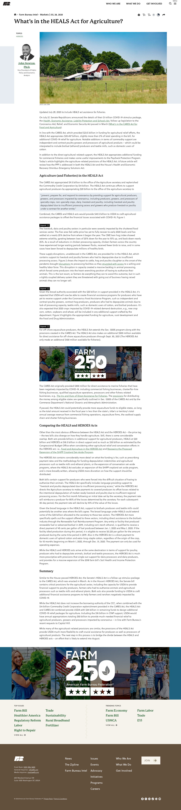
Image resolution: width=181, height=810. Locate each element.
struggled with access (113, 263)
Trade (50, 710)
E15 (139, 720)
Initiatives (96, 777)
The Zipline (72, 764)
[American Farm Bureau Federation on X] (146, 799)
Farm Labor (145, 710)
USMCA (111, 720)
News (68, 758)
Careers (95, 789)
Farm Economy (116, 710)
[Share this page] (164, 15)
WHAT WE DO (133, 3)
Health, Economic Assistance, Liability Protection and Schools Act (76, 120)
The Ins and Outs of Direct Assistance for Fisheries (82, 395)
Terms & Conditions (60, 799)
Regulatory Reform (27, 720)
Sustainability (56, 715)
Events (94, 764)
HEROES (19, 36)
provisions (118, 395)
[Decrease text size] (149, 15)
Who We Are (123, 758)
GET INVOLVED (154, 3)
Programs (96, 783)
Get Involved (124, 770)
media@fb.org (33, 772)
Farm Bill (20, 710)
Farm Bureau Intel (28, 14)
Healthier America (27, 715)
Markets (44, 14)
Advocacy (96, 770)
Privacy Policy (48, 799)
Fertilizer (52, 725)
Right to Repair (24, 730)
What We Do (123, 764)
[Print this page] (139, 15)
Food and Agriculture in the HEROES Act (81, 448)
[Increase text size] (144, 15)
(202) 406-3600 (29, 767)
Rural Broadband (58, 720)
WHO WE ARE (113, 3)
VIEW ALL (19, 735)
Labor (18, 725)
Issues (94, 758)
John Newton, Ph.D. (26, 65)
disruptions (64, 263)
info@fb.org (33, 769)
